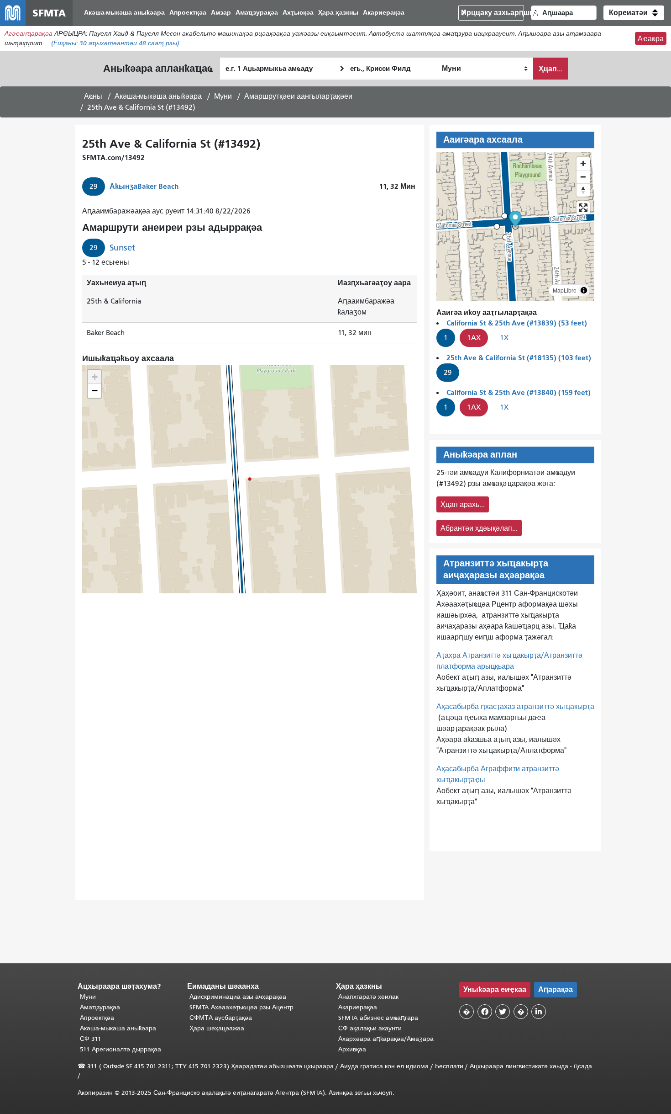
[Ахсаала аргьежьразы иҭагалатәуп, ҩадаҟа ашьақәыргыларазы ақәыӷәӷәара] (583, 190)
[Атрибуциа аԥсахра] (583, 290)
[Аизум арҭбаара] (583, 163)
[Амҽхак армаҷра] (583, 176)
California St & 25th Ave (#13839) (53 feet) (516, 323)
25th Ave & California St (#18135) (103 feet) (518, 357)
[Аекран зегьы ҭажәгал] (583, 207)
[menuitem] (124, 13)
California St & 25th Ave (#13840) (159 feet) (518, 392)
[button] (633, 12)
